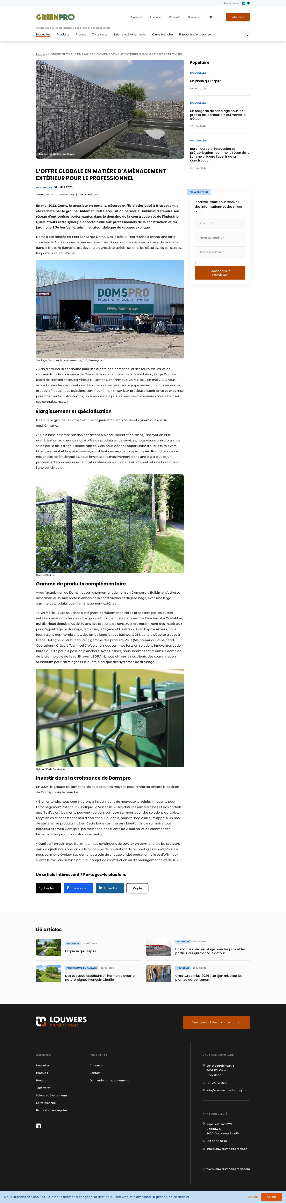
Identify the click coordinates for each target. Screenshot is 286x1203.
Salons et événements (129, 34)
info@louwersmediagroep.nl (226, 1090)
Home (40, 54)
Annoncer (155, 17)
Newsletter (194, 17)
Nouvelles (43, 34)
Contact (95, 1073)
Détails (253, 1197)
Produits (63, 34)
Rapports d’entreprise (195, 34)
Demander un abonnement (109, 1080)
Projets (80, 34)
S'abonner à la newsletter (220, 272)
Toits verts (99, 34)
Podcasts (174, 17)
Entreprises (238, 17)
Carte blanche (162, 34)
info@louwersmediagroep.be (226, 1149)
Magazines (136, 17)
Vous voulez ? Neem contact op (214, 1022)
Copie (137, 888)
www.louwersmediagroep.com (228, 1169)
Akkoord (271, 1196)
